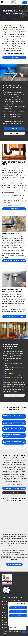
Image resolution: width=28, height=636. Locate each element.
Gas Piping (6, 620)
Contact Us (14, 128)
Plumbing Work (7, 624)
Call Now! (18, 615)
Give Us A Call (7, 627)
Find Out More (14, 395)
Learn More (14, 208)
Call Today (14, 57)
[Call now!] (24, 2)
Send (24, 632)
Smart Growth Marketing (16, 631)
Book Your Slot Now (14, 564)
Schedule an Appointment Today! (14, 488)
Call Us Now (14, 133)
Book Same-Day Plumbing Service (14, 260)
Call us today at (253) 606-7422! (10, 205)
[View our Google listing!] (3, 609)
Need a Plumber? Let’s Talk (14, 316)
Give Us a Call (14, 492)
